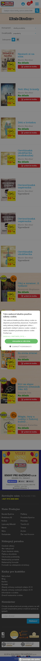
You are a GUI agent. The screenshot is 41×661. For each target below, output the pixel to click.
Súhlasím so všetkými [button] (21, 341)
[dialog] (20, 330)
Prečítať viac (7, 333)
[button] (20, 336)
